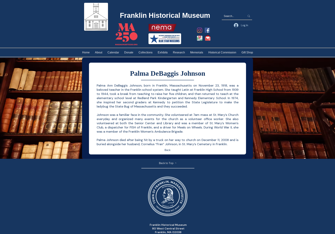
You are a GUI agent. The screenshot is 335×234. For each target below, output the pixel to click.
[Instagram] (199, 30)
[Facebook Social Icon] (207, 30)
